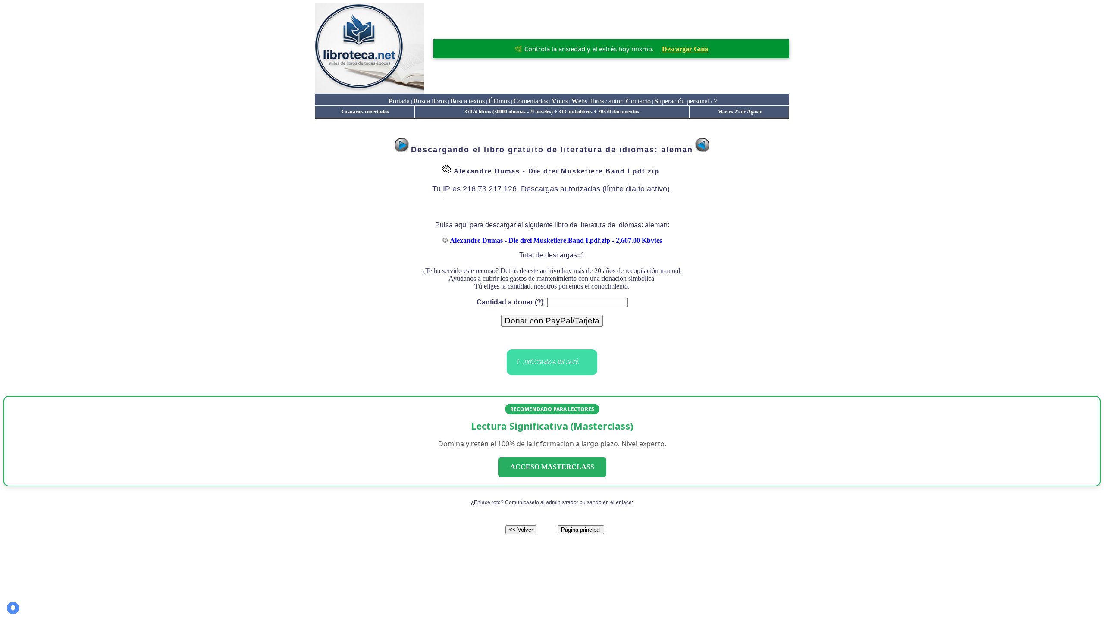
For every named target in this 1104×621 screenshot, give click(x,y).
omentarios (530, 101)
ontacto (638, 101)
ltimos (499, 101)
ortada (399, 101)
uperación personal (681, 101)
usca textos (467, 101)
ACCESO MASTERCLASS (552, 466)
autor (614, 101)
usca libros (430, 101)
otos (560, 101)
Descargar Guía (685, 49)
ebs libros (587, 101)
